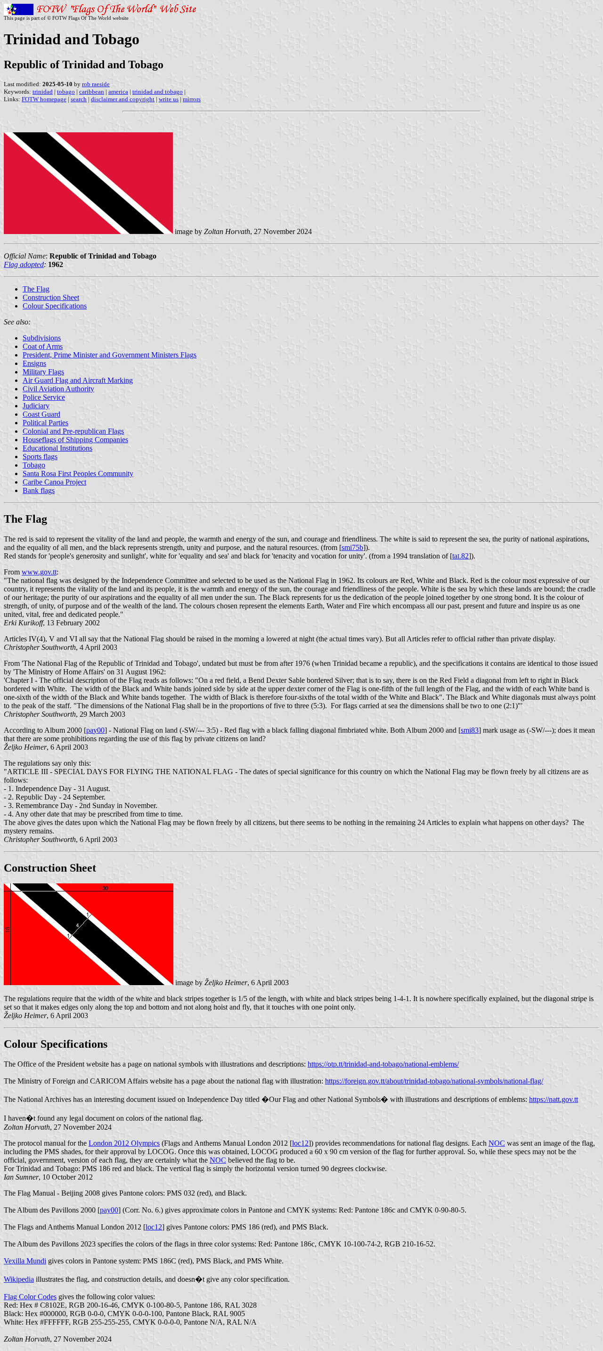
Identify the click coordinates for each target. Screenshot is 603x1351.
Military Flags (43, 372)
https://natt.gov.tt (553, 1099)
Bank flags (39, 490)
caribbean (91, 91)
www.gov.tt (39, 572)
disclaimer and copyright (123, 99)
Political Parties (45, 423)
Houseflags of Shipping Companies (75, 440)
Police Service (44, 397)
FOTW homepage (44, 99)
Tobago (34, 465)
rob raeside (96, 84)
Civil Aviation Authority (58, 389)
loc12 (300, 1143)
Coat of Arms (43, 346)
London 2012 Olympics (124, 1143)
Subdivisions (42, 338)
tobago (66, 91)
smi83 (470, 730)
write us (169, 99)
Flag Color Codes (30, 1297)
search (79, 99)
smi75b (352, 547)
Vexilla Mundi (25, 1261)
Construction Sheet (51, 297)
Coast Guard (41, 414)
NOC (497, 1143)
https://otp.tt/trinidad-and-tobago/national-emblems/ (383, 1064)
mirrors (192, 99)
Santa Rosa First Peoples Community (78, 473)
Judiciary (36, 406)
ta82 (460, 556)
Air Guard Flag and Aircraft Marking (78, 380)
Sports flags (40, 457)
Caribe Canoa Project (54, 482)
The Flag (36, 289)
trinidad (43, 91)
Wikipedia (19, 1279)
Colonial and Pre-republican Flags (73, 431)
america (118, 91)
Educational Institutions (57, 448)
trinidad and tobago (157, 91)
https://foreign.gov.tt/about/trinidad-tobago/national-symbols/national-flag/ (434, 1081)
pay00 (95, 730)
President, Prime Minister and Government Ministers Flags (109, 355)
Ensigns (34, 363)
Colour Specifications (55, 306)
